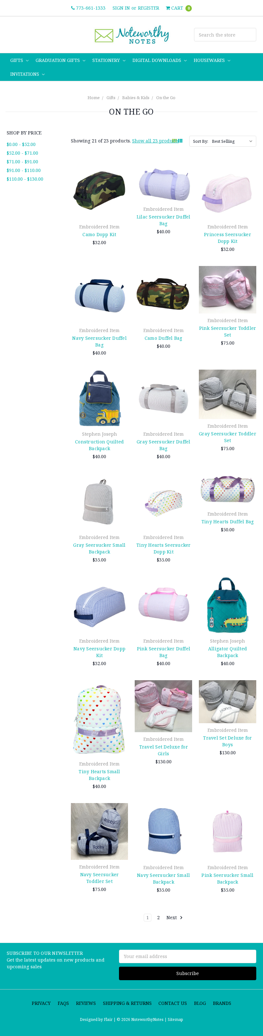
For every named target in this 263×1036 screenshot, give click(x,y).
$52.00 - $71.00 (22, 153)
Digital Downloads (157, 60)
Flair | (110, 1019)
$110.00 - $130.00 (25, 179)
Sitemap (175, 1019)
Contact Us (172, 1003)
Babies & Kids (135, 97)
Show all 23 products (155, 141)
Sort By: (200, 141)
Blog (200, 1003)
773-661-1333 (90, 8)
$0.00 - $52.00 (21, 144)
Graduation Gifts (58, 60)
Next (172, 917)
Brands (222, 1003)
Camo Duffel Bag (163, 338)
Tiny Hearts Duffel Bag (227, 521)
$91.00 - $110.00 (24, 170)
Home (94, 97)
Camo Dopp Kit (99, 234)
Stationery (106, 60)
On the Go (165, 97)
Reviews (86, 1003)
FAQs (63, 1003)
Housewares (210, 60)
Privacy (41, 1003)
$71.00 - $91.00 (22, 161)
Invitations (25, 74)
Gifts (17, 60)
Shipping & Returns (127, 1003)
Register (148, 8)
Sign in (121, 8)
